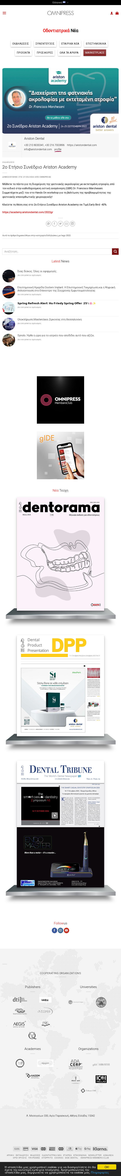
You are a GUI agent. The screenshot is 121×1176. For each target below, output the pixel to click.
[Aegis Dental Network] (20, 1024)
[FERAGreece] (20, 1063)
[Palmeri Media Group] (45, 1023)
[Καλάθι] (117, 12)
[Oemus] (45, 1011)
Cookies (58, 1158)
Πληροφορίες (100, 1172)
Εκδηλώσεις (8, 162)
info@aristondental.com (38, 149)
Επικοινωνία (80, 1155)
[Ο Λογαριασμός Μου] (111, 12)
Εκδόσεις (35, 1155)
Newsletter (94, 1155)
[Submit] (115, 251)
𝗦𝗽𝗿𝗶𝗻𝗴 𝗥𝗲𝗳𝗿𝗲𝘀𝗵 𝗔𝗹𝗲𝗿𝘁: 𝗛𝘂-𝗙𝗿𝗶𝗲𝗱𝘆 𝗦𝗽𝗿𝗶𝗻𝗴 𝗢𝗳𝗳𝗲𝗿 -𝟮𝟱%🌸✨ (56, 303)
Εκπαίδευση (22, 1155)
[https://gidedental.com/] (101, 1064)
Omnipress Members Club (94, 1158)
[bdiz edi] (75, 1079)
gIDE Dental (71, 1158)
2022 (68, 235)
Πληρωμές (34, 1158)
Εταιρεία (67, 1155)
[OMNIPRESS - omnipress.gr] (60, 13)
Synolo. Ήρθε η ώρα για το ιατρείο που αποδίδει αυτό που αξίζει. (56, 335)
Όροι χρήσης (20, 1158)
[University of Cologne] (76, 1002)
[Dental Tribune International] (20, 1000)
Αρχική (10, 1155)
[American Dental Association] (75, 1064)
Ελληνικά (57, 2)
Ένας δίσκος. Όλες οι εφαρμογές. (37, 271)
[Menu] (4, 13)
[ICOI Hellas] (101, 1079)
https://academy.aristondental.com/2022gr (27, 212)
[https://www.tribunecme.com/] (88, 1090)
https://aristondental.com (82, 145)
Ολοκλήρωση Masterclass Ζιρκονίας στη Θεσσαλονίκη (49, 319)
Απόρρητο (47, 1158)
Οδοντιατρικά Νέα (51, 1155)
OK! (107, 1167)
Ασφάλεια (108, 1155)
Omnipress (45, 177)
